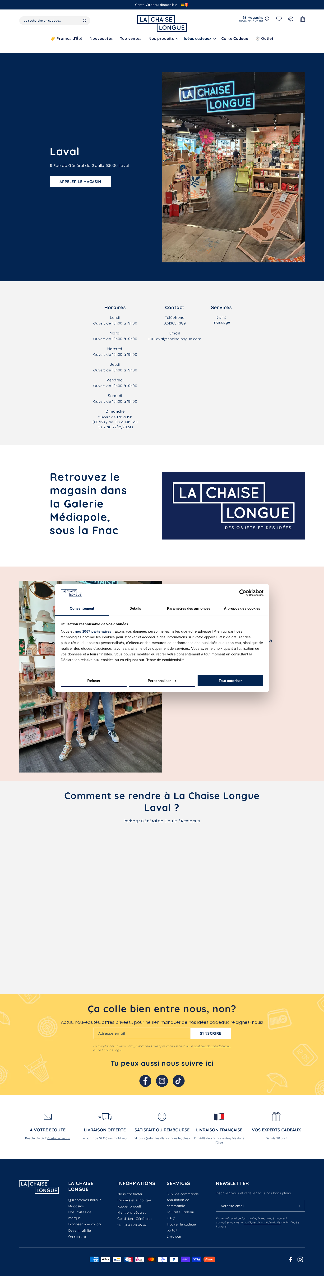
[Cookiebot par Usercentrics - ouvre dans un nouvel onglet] (243, 592)
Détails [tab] (135, 608)
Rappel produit (129, 1206)
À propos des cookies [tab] (242, 608)
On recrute (77, 1237)
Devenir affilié (79, 1230)
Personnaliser (159, 681)
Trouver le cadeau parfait (181, 1227)
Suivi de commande (183, 1194)
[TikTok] (178, 1081)
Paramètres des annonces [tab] (188, 608)
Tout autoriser (230, 681)
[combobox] (54, 20)
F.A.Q (171, 1218)
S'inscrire (210, 1033)
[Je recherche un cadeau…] (84, 20)
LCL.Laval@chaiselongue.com (175, 339)
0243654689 (175, 323)
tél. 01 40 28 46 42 (132, 1225)
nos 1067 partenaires (93, 631)
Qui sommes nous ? (84, 1200)
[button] (162, 38)
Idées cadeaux (197, 38)
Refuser (93, 681)
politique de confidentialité (212, 1046)
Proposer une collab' (85, 1224)
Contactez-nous (58, 1138)
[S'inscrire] (299, 1206)
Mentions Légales (131, 1212)
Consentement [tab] (82, 608)
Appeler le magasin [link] (80, 181)
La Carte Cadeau (180, 1212)
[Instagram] (162, 1081)
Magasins (76, 1206)
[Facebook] (145, 1081)
